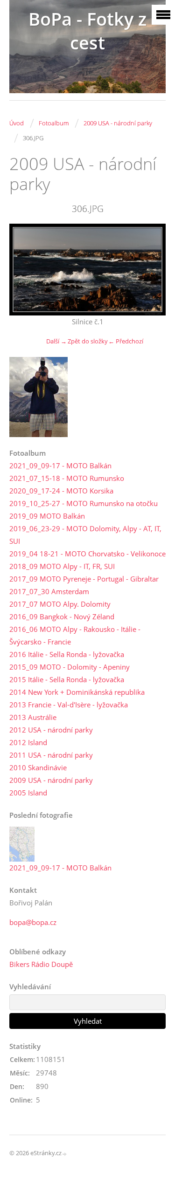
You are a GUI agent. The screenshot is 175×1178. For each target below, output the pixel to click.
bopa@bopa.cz (32, 922)
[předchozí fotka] (24, 269)
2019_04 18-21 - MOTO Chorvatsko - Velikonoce (87, 553)
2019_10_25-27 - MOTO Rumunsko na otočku (83, 503)
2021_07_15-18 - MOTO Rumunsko (66, 478)
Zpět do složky (88, 341)
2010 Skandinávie (38, 767)
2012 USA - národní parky (51, 729)
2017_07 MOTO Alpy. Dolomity (60, 604)
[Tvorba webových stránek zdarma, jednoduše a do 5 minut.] (65, 1153)
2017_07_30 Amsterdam (49, 591)
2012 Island (28, 742)
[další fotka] (150, 269)
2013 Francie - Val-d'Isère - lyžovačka (68, 704)
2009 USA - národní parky (118, 123)
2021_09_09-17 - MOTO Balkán (60, 465)
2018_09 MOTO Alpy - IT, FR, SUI (62, 566)
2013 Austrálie (32, 717)
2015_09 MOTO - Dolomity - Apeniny (69, 666)
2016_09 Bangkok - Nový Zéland (61, 616)
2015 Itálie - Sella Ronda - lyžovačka (66, 679)
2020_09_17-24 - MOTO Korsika (61, 490)
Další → (56, 341)
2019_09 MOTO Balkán (47, 516)
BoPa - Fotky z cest (87, 31)
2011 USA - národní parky (51, 755)
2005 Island (28, 792)
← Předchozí (125, 341)
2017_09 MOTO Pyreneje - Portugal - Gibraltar (84, 578)
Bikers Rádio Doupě (41, 964)
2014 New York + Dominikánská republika (77, 692)
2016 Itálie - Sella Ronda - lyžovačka (66, 654)
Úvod (16, 123)
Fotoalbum (54, 123)
